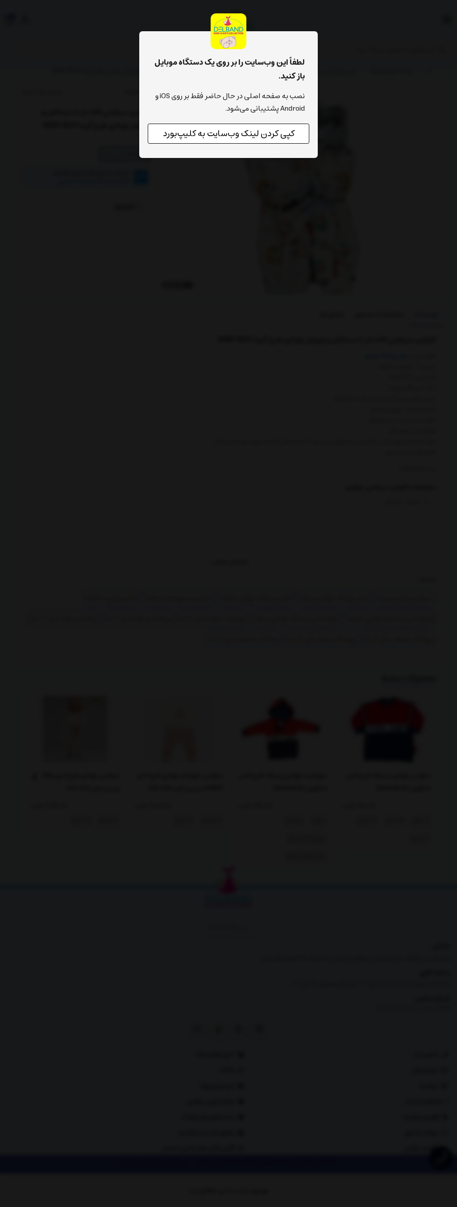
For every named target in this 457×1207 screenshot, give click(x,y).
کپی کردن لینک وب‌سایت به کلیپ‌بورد (229, 133)
